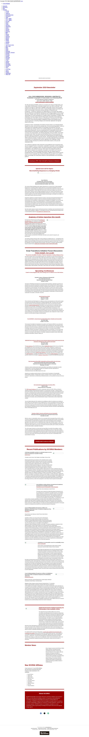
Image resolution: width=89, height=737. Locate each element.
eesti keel (8, 25)
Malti (7, 47)
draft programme (30, 353)
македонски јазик (10, 44)
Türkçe (7, 70)
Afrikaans (8, 13)
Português (8, 51)
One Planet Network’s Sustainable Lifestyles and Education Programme (35, 222)
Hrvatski (7, 21)
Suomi (7, 27)
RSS (4, 8)
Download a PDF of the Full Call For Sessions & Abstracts (44, 161)
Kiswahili (8, 57)
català (7, 17)
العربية (7, 12)
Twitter (6, 3)
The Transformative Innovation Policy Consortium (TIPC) (44, 384)
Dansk (7, 24)
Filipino (7, 71)
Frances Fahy (45, 354)
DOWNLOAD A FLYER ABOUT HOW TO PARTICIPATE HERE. (46, 243)
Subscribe (5, 6)
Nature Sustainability (42, 543)
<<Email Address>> (48, 727)
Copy (21, 1)
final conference (30, 346)
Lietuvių (7, 61)
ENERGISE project (48, 346)
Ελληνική (8, 31)
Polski (7, 50)
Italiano (7, 39)
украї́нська (8, 73)
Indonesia (8, 36)
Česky (7, 22)
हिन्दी (7, 32)
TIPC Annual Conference (31, 389)
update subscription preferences (52, 728)
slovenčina (8, 63)
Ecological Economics (29, 577)
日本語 (7, 40)
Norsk (7, 48)
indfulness (27, 511)
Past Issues (5, 7)
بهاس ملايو (8, 46)
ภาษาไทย (8, 69)
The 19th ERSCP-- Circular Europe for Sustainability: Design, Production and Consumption (44, 318)
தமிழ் (7, 67)
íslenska (7, 37)
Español (7, 56)
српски (7, 66)
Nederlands (8, 26)
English (7, 11)
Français (7, 29)
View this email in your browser (44, 78)
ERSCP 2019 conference (41, 352)
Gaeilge (7, 35)
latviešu (7, 62)
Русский (8, 55)
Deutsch (7, 30)
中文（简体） (9, 18)
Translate (5, 9)
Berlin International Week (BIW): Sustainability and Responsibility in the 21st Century (44, 361)
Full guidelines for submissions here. (43, 211)
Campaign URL (3, 1)
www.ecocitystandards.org (34, 305)
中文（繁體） (9, 20)
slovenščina (8, 65)
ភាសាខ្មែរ (7, 42)
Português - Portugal (10, 52)
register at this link (54, 353)
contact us (40, 354)
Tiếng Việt (8, 74)
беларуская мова (9, 14)
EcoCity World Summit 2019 (44, 296)
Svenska (7, 58)
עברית (7, 60)
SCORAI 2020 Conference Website (44, 441)
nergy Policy (27, 454)
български (8, 16)
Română (7, 53)
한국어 (7, 43)
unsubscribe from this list (42, 728)
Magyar (7, 34)
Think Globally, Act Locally (44, 253)
